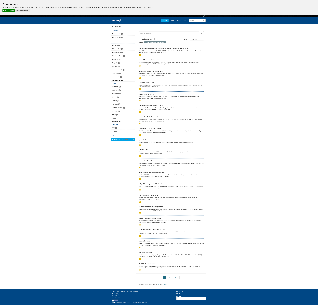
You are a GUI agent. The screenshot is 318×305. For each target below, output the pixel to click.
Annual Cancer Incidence (146, 94)
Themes (172, 20)
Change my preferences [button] (22, 10)
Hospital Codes (143, 149)
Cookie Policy (115, 294)
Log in (203, 16)
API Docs (164, 284)
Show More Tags (116, 121)
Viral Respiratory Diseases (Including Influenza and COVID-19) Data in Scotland (163, 48)
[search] (201, 33)
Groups (179, 20)
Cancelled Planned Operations (148, 195)
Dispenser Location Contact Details (150, 128)
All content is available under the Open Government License (131, 302)
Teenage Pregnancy (145, 241)
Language (179, 296)
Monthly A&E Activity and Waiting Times (151, 172)
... (172, 277)
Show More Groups (117, 80)
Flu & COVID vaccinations (147, 264)
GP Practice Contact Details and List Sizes (152, 229)
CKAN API (114, 296)
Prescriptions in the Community (148, 117)
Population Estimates (145, 252)
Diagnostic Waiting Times (147, 83)
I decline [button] (11, 10)
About (184, 20)
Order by (186, 39)
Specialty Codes (144, 140)
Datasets (165, 20)
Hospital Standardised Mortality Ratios (151, 105)
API (158, 284)
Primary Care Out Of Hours (147, 161)
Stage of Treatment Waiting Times (149, 60)
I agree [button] (5, 10)
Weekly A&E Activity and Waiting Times (151, 71)
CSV (140, 54)
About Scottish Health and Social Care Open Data (125, 291)
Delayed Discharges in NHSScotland (150, 184)
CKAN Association (116, 298)
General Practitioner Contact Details (150, 218)
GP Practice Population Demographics (151, 207)
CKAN (179, 293)
